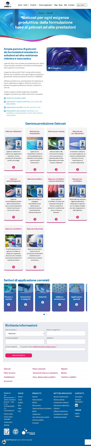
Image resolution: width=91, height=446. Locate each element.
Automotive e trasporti (61, 402)
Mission (20, 397)
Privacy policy (8, 414)
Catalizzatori (36, 414)
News (20, 408)
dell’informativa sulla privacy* (44, 347)
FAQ (19, 411)
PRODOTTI (41, 13)
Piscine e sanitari (59, 400)
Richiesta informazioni (79, 401)
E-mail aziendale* (11, 338)
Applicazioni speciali (60, 417)
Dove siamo (78, 397)
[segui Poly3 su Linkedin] (76, 405)
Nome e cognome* (53, 330)
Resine (34, 411)
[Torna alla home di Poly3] (8, 4)
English (77, 416)
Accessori (35, 423)
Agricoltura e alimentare (61, 405)
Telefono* (50, 338)
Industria (56, 408)
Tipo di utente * (11, 330)
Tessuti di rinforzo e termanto (41, 408)
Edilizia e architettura (60, 411)
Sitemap (6, 425)
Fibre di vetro (36, 405)
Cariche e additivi (38, 420)
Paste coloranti (37, 400)
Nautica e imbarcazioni (61, 397)
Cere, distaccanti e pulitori (40, 417)
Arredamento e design (61, 414)
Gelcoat (35, 397)
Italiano (82, 5)
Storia (20, 400)
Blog (19, 405)
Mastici (34, 402)
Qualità (20, 402)
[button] (26, 5)
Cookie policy (8, 422)
